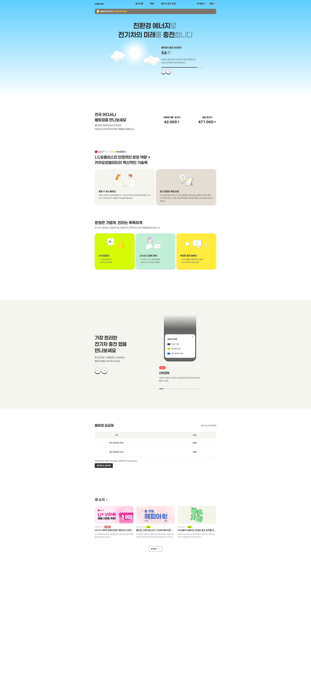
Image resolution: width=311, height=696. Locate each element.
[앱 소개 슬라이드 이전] (98, 371)
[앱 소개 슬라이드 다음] (104, 371)
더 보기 (154, 549)
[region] (155, 256)
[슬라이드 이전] (163, 72)
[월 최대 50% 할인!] (155, 11)
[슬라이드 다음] (168, 72)
